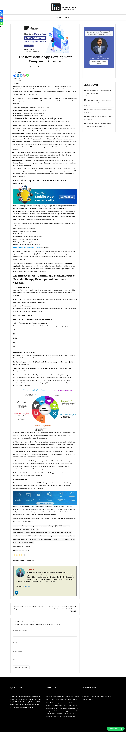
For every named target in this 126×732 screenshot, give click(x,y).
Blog (67, 17)
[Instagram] (24, 75)
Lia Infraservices (19, 98)
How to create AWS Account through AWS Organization (99, 92)
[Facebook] (14, 75)
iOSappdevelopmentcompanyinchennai (34, 532)
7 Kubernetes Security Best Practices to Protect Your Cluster (100, 101)
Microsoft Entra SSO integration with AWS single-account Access (99, 125)
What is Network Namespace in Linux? (99, 116)
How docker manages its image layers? (99, 110)
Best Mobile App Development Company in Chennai (52, 91)
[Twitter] (21, 75)
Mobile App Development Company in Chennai (26, 699)
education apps (50, 526)
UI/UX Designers (44, 483)
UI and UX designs (27, 542)
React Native (65, 539)
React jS (56, 539)
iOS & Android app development (45, 514)
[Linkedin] (18, 75)
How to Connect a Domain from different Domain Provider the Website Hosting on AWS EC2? (62, 609)
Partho (34, 67)
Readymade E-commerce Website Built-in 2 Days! (28, 608)
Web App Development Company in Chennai (25, 696)
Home (58, 17)
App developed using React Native (35, 319)
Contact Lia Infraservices (60, 518)
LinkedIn (27, 586)
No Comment (54, 67)
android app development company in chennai (28, 526)
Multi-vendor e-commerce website (41, 539)
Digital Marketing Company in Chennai (23, 702)
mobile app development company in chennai (47, 536)
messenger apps (58, 532)
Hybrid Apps (60, 526)
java (50, 532)
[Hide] (0, 26)
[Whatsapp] (27, 75)
